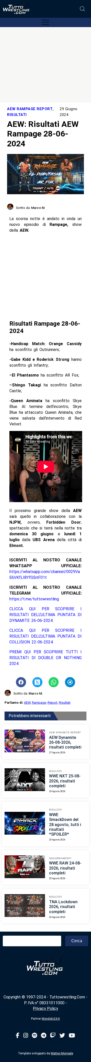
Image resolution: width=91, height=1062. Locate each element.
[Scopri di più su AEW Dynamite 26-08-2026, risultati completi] (25, 742)
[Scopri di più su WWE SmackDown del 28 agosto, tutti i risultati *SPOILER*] (25, 824)
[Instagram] (25, 1036)
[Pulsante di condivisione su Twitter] (37, 682)
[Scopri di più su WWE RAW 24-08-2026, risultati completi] (25, 867)
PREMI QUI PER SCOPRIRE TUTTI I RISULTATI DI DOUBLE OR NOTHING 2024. (45, 658)
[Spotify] (34, 1036)
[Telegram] (43, 1036)
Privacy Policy (45, 1008)
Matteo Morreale (62, 1053)
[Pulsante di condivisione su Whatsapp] (54, 682)
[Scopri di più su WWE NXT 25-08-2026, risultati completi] (25, 780)
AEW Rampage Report (30, 109)
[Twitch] (53, 1036)
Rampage (39, 702)
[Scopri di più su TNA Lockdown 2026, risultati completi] (25, 906)
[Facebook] (17, 1036)
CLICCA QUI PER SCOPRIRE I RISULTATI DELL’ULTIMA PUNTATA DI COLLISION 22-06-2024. (45, 636)
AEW (27, 702)
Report (52, 702)
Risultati (17, 115)
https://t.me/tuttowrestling (34, 599)
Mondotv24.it (51, 1018)
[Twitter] (62, 1036)
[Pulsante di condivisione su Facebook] (21, 682)
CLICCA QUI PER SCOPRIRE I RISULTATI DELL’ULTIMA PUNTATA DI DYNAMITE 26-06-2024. (45, 614)
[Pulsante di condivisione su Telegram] (70, 682)
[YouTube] (72, 1036)
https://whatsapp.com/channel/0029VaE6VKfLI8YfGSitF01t (44, 574)
